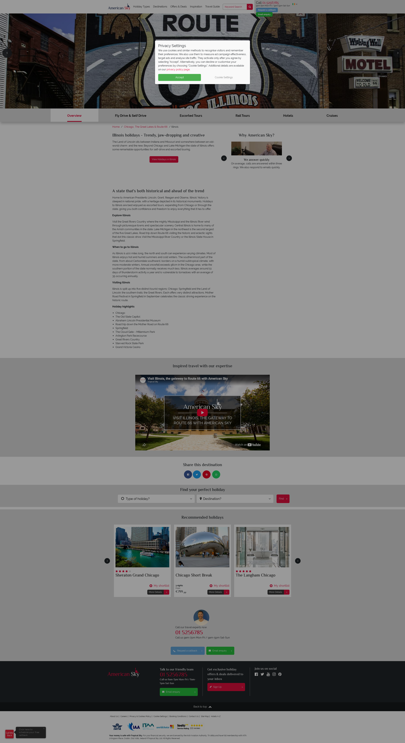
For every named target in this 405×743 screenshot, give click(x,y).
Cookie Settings (224, 77)
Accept (179, 77)
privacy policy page (178, 69)
